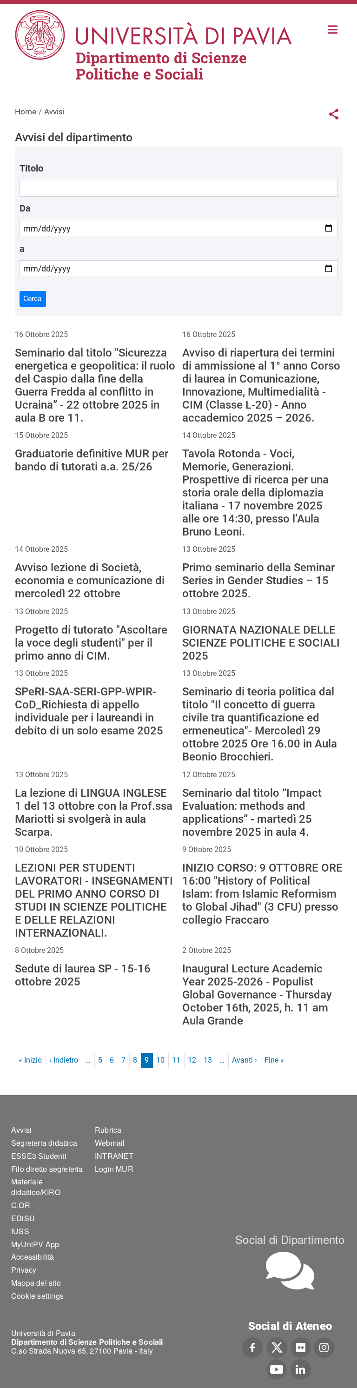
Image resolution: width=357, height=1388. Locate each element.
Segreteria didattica (44, 1142)
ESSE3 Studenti (38, 1155)
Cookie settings (37, 1295)
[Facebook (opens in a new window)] (252, 1346)
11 (176, 1060)
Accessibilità (32, 1256)
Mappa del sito (36, 1282)
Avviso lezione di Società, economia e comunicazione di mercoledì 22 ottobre (90, 580)
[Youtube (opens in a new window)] (276, 1368)
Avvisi (21, 1129)
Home (333, 28)
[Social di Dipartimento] (290, 1270)
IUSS (20, 1231)
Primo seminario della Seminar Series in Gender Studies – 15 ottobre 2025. (258, 580)
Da (25, 208)
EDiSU (23, 1218)
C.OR (20, 1205)
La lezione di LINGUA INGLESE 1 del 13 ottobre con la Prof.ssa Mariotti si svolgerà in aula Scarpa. (93, 813)
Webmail (110, 1142)
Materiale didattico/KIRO (35, 1186)
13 (208, 1060)
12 (192, 1060)
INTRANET (114, 1155)
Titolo (31, 168)
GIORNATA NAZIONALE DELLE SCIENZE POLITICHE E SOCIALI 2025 (261, 642)
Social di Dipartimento (289, 1239)
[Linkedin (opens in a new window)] (300, 1368)
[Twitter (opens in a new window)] (276, 1346)
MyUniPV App (35, 1244)
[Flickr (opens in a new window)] (301, 1346)
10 (160, 1060)
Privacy (23, 1269)
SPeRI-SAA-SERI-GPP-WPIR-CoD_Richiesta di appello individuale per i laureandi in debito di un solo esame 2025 (89, 711)
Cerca (32, 298)
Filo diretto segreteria (47, 1168)
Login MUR (114, 1168)
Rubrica (108, 1129)
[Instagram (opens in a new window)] (324, 1346)
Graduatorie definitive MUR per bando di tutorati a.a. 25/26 (91, 460)
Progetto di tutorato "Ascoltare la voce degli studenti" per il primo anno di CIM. (91, 642)
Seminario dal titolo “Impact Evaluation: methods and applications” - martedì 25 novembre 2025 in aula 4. (252, 813)
